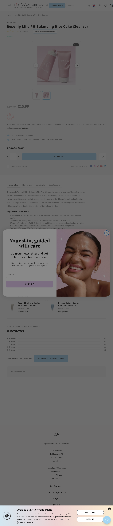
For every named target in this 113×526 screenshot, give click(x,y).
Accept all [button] (90, 512)
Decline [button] (90, 519)
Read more (64, 519)
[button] (45, 522)
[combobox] (109, 509)
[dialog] (56, 515)
